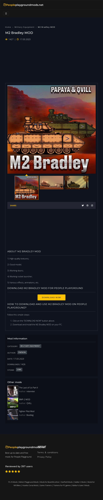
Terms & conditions (47, 452)
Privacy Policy (44, 456)
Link (19, 369)
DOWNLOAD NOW (51, 297)
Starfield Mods (66, 482)
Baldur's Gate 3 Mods (80, 485)
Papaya (22, 352)
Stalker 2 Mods (80, 482)
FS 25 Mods (12, 482)
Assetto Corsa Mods (30, 485)
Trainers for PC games (62, 485)
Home (8, 27)
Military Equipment (24, 27)
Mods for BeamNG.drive (49, 482)
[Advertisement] (51, 60)
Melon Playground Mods (28, 482)
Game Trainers (46, 485)
